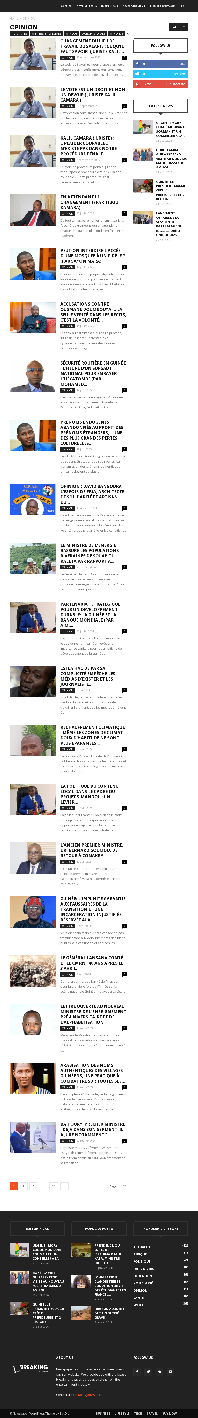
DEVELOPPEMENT (134, 6)
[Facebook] (137, 1372)
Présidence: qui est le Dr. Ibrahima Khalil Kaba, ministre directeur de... (108, 1254)
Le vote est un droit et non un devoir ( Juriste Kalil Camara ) (92, 95)
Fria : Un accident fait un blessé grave (109, 1313)
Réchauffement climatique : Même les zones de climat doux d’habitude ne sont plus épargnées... (92, 735)
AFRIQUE (71, 33)
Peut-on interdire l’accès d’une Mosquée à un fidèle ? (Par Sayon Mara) (92, 256)
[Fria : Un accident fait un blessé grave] (81, 1313)
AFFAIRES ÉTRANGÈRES (46, 33)
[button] (182, 6)
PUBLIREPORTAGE (162, 6)
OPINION (67, 57)
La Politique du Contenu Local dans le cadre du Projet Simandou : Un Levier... (89, 794)
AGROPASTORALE (93, 33)
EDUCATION (142, 1276)
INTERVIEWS (109, 6)
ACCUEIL (66, 6)
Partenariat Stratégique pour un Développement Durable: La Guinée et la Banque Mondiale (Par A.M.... (90, 614)
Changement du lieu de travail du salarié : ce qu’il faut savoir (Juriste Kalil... (92, 46)
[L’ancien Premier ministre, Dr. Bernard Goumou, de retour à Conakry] (33, 858)
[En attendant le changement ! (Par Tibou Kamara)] (33, 210)
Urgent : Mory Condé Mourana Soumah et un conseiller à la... (170, 129)
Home (14, 18)
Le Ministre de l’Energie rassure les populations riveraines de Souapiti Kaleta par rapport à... (89, 553)
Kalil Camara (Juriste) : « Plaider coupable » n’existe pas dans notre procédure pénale (88, 146)
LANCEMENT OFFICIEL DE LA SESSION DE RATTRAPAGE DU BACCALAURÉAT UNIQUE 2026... (169, 224)
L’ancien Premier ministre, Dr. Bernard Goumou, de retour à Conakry (91, 850)
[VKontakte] (159, 1372)
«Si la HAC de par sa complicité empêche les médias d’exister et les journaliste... (87, 676)
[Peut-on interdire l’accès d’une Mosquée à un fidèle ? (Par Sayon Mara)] (33, 264)
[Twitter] (148, 1372)
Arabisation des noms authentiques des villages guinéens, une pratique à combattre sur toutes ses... (92, 1073)
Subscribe (177, 84)
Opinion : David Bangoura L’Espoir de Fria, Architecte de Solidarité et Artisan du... (92, 494)
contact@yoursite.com (89, 1394)
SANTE (138, 1297)
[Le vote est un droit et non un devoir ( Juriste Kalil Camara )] (33, 102)
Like (182, 64)
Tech (138, 1413)
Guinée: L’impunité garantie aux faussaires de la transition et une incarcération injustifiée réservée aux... (93, 909)
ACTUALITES (85, 6)
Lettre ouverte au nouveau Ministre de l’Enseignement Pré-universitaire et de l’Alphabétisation (93, 1014)
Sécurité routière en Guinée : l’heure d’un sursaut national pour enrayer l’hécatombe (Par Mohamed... (93, 373)
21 (54, 1186)
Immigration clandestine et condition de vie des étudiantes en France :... (110, 1286)
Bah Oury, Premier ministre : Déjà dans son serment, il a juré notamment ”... (92, 1129)
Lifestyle (122, 1413)
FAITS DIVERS (143, 1268)
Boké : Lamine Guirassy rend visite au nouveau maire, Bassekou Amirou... (172, 158)
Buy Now (169, 1413)
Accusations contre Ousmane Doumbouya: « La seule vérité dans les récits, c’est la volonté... (93, 312)
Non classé (143, 1283)
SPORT (138, 1305)
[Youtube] (170, 1372)
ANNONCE (116, 33)
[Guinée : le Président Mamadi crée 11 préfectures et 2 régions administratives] (143, 186)
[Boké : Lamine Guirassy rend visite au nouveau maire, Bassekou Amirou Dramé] (143, 154)
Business (103, 1413)
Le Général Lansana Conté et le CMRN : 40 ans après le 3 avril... (91, 963)
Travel (152, 1413)
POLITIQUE (141, 1261)
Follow (179, 74)
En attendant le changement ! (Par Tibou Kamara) (89, 202)
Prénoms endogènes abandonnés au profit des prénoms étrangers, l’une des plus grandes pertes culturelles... (91, 432)
